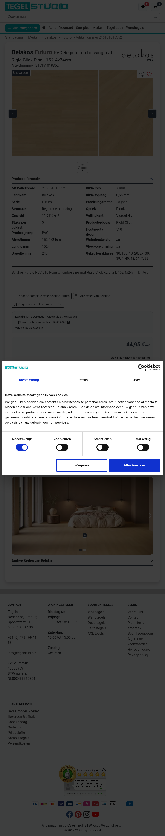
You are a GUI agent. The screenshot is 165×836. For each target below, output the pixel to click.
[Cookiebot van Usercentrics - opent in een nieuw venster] (141, 367)
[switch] (62, 447)
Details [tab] (82, 380)
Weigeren (82, 465)
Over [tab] (136, 380)
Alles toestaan (134, 465)
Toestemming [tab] (28, 380)
